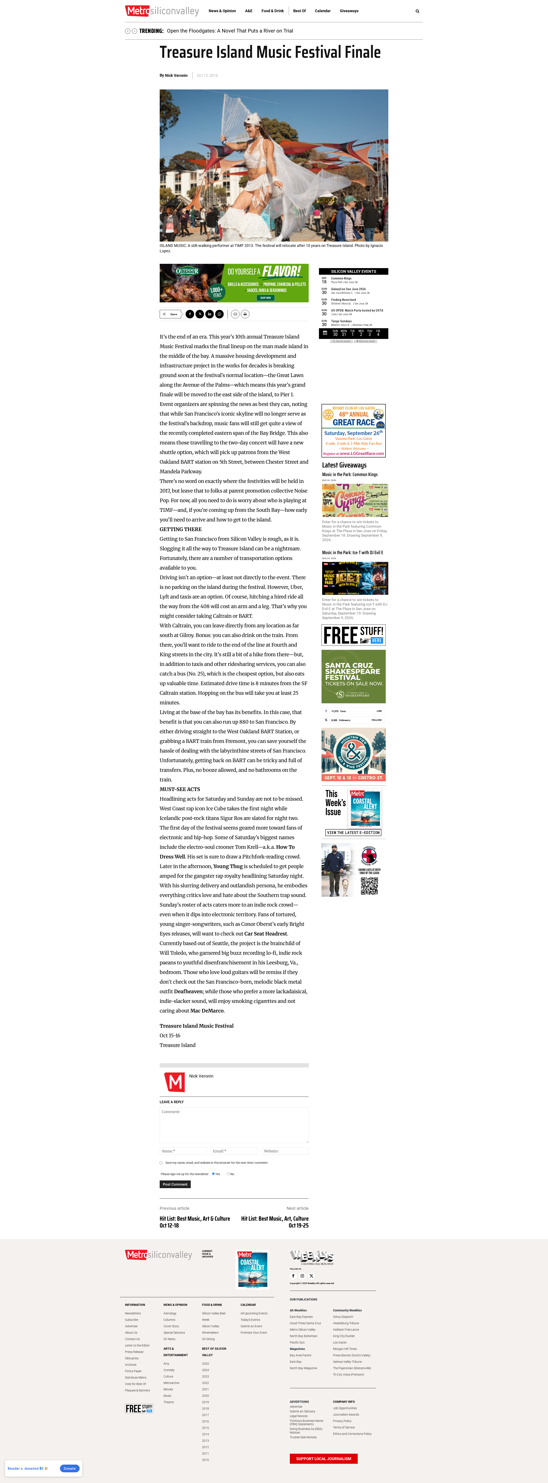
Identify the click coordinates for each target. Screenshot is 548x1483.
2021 (205, 1389)
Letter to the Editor (137, 1345)
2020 (205, 1395)
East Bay (296, 1361)
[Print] (245, 314)
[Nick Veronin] (174, 1082)
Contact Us (132, 1339)
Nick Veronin (176, 75)
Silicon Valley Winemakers (210, 1329)
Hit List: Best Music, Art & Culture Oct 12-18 (195, 1222)
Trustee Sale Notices (303, 1437)
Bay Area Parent (300, 1355)
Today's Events (250, 1319)
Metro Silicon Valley (303, 1329)
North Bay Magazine (303, 1368)
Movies (168, 1389)
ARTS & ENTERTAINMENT (176, 1352)
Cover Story (171, 1326)
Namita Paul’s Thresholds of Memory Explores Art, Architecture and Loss (250, 31)
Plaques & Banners (137, 1390)
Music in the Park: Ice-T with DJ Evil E (352, 552)
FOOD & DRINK (212, 1304)
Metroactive (171, 1383)
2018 (205, 1408)
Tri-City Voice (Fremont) (348, 1374)
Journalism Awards (346, 1414)
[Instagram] (302, 1276)
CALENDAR (248, 1304)
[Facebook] (190, 314)
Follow (377, 719)
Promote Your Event (254, 1332)
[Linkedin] (209, 314)
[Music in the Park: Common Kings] (355, 500)
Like (379, 711)
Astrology (170, 1313)
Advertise (131, 1326)
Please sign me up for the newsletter (184, 1174)
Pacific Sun (297, 1342)
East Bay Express (301, 1316)
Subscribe (131, 1319)
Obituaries (131, 1358)
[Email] (234, 314)
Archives (130, 1364)
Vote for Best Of (135, 1384)
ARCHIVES (207, 1254)
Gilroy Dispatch (343, 1316)
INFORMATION (135, 1304)
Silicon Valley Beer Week (214, 1316)
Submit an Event (251, 1326)
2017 (205, 1415)
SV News (169, 1339)
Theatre (169, 1402)
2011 (205, 1453)
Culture (168, 1376)
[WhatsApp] (219, 314)
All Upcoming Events (254, 1313)
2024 (205, 1370)
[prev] (127, 31)
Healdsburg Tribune (346, 1323)
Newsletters (133, 1313)
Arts (166, 1363)
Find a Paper (133, 1371)
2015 (205, 1428)
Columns (169, 1319)
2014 (205, 1434)
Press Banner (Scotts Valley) (352, 1355)
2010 (205, 1460)
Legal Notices (299, 1416)
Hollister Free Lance (346, 1329)
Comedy (169, 1370)
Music (167, 1395)
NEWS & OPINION (175, 1304)
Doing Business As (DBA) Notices (306, 1430)
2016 (205, 1421)
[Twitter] (199, 314)
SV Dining (208, 1339)
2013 (205, 1440)
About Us (131, 1332)
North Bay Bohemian (303, 1336)
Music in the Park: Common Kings (350, 474)
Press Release (134, 1352)
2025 (205, 1363)
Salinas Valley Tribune (347, 1361)
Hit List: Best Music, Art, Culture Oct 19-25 (275, 1222)
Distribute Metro (135, 1377)
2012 (205, 1447)
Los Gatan (340, 1342)
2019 (205, 1402)
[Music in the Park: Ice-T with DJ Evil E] (355, 578)
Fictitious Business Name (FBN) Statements (306, 1422)
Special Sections (174, 1332)
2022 (205, 1383)
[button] (417, 11)
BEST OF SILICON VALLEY (214, 1352)
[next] (134, 31)
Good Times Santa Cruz (305, 1323)
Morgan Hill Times (345, 1349)
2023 (205, 1376)
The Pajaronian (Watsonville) (352, 1368)
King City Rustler (344, 1336)
